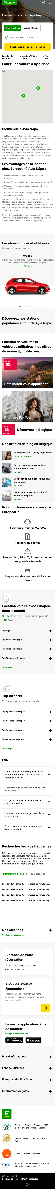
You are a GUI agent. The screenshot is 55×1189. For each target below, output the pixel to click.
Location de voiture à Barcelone (13, 884)
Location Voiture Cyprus (29, 57)
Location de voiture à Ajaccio (39, 900)
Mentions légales (30, 1179)
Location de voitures (7, 57)
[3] (30, 307)
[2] (25, 307)
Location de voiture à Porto (13, 895)
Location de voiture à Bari (39, 884)
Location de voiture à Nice (39, 895)
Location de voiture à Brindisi (13, 889)
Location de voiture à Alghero (39, 889)
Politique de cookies (11, 1179)
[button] (23, 95)
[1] (20, 307)
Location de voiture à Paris (13, 900)
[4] (35, 307)
